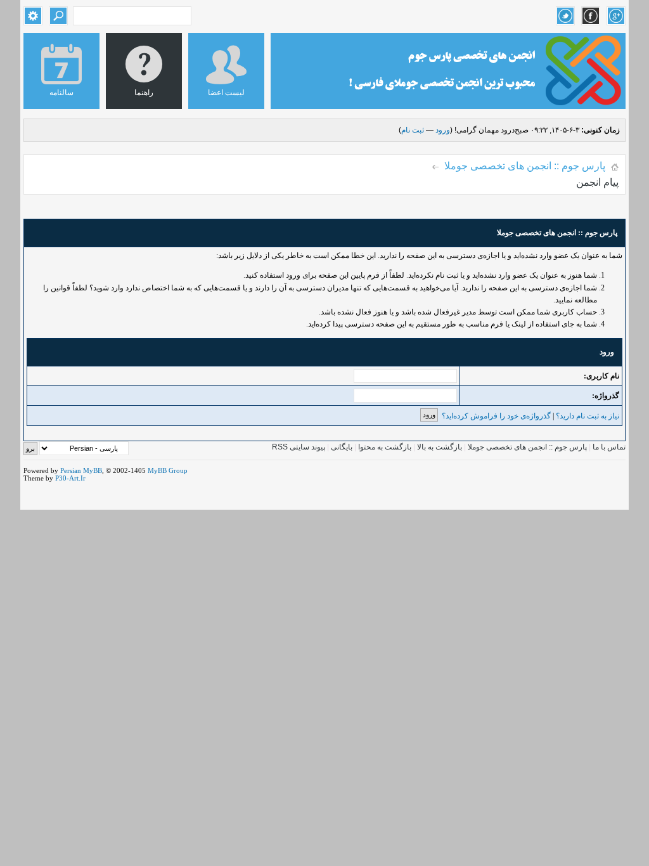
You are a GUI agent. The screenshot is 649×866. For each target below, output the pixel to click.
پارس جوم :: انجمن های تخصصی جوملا (524, 165)
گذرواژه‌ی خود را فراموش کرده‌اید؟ (496, 415)
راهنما (143, 92)
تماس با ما (609, 447)
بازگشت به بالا (439, 447)
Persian (70, 470)
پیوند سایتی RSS (298, 447)
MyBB (92, 470)
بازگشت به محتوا (383, 447)
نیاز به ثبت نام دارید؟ (587, 415)
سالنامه (61, 92)
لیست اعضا (226, 92)
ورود (442, 130)
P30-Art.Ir (70, 478)
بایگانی (341, 447)
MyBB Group (168, 470)
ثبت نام (412, 130)
